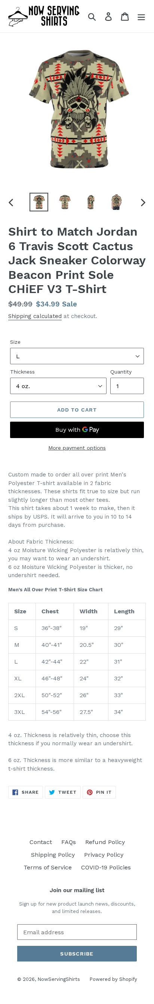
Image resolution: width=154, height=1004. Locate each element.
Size (15, 342)
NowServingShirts (58, 979)
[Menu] (141, 16)
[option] (39, 202)
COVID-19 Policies (106, 867)
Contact (41, 842)
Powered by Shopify (113, 979)
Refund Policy (105, 842)
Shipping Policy (53, 854)
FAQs (68, 842)
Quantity (121, 372)
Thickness (22, 372)
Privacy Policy (103, 854)
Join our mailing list (77, 890)
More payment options (77, 448)
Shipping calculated (35, 316)
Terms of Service (48, 867)
